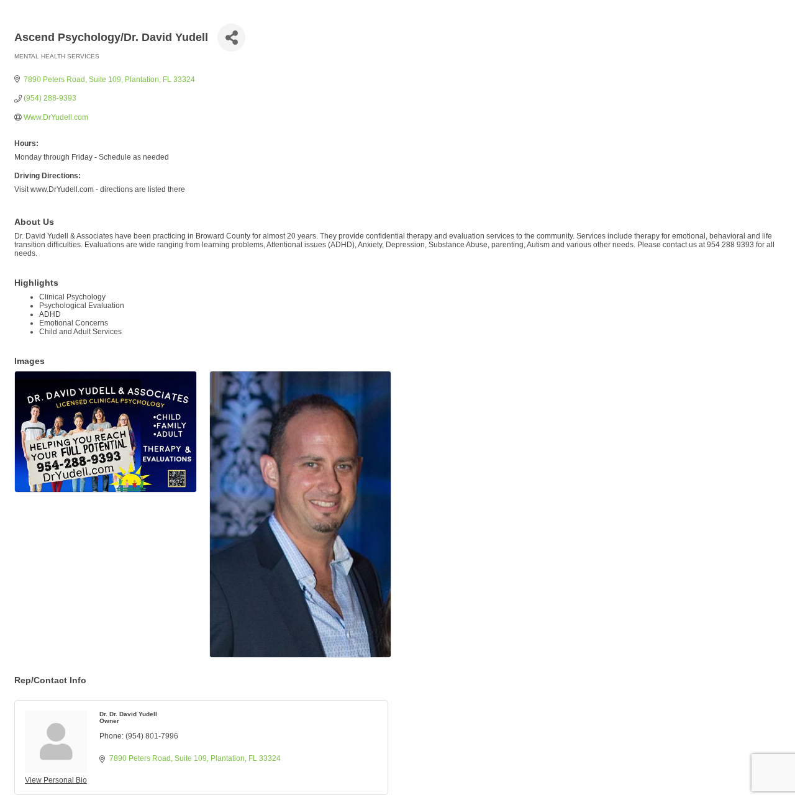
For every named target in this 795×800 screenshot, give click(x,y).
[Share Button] (231, 38)
